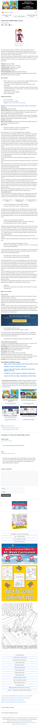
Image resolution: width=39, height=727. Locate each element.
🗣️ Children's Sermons (19, 665)
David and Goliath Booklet (9, 101)
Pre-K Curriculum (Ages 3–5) (19, 541)
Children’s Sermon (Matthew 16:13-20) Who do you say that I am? (16, 697)
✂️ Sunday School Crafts (20, 662)
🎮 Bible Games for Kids (19, 672)
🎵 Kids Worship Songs (19, 685)
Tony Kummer (16, 717)
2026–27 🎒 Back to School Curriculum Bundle (19, 534)
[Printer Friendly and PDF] (7, 25)
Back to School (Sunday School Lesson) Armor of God (13, 702)
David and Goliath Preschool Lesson (10, 429)
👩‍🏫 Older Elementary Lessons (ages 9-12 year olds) (19, 687)
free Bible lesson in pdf (12, 385)
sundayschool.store (25, 722)
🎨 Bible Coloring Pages (19, 670)
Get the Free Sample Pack (10, 403)
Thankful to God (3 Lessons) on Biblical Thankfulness (19, 373)
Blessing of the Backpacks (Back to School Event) (12, 700)
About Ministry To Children (8, 707)
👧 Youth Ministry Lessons (19, 682)
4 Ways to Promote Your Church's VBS (10, 427)
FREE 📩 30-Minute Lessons (19, 536)
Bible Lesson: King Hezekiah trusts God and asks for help (21, 364)
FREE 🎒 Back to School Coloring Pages (19, 201)
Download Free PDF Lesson (10, 419)
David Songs (7, 99)
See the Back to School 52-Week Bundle (23, 323)
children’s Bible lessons (12, 59)
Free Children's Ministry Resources (10, 712)
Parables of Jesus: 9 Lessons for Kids (15, 366)
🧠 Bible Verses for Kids (19, 675)
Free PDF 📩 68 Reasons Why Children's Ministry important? (20, 690)
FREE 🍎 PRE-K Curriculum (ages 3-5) (32, 16)
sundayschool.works (32, 722)
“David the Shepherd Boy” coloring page (16, 102)
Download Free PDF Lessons (19, 320)
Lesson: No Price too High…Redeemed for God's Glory (20, 376)
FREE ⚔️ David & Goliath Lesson (20, 539)
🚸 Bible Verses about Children (19, 677)
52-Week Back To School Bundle (7, 16)
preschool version (29, 59)
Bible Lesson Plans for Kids (8, 425)
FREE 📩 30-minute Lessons (19, 16)
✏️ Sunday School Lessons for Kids (20, 657)
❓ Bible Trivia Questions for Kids (19, 680)
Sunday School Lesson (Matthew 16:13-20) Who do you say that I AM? (17, 695)
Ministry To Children (9, 12)
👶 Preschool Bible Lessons (19, 667)
